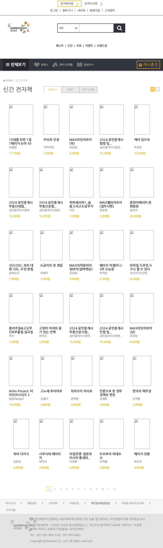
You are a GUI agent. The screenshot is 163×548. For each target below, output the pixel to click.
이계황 (103, 461)
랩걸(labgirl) (16, 398)
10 (102, 489)
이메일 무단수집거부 (133, 503)
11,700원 (14, 153)
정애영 (75, 398)
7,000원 (74, 216)
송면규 (134, 210)
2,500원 (44, 342)
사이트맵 (10, 510)
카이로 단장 (51, 139)
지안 (72, 210)
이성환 (73, 461)
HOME (9, 80)
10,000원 (140, 153)
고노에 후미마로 (51, 391)
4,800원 (45, 404)
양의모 (43, 461)
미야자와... (50, 147)
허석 (11, 336)
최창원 (73, 147)
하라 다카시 (21, 454)
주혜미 (44, 273)
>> (114, 489)
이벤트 (89, 45)
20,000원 (135, 216)
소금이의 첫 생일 (51, 265)
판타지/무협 (66, 64)
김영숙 (17, 461)
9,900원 (74, 279)
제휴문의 (32, 503)
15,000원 (105, 153)
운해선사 (14, 273)
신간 (70, 45)
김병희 (103, 398)
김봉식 (44, 398)
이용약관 (74, 503)
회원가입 (95, 10)
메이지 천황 (142, 454)
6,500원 (135, 279)
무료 (79, 45)
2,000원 (104, 216)
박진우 (138, 461)
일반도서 (88, 64)
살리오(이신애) (138, 273)
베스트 (60, 45)
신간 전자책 (21, 80)
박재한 (103, 273)
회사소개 (10, 503)
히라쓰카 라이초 (81, 391)
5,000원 (104, 279)
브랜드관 (102, 45)
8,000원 (74, 153)
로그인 (54, 10)
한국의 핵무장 (142, 391)
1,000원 (48, 153)
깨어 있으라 (142, 139)
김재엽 (136, 398)
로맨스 (44, 64)
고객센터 (110, 10)
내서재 (81, 10)
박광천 (138, 147)
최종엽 (13, 147)
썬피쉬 (43, 336)
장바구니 (67, 10)
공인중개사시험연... (111, 147)
